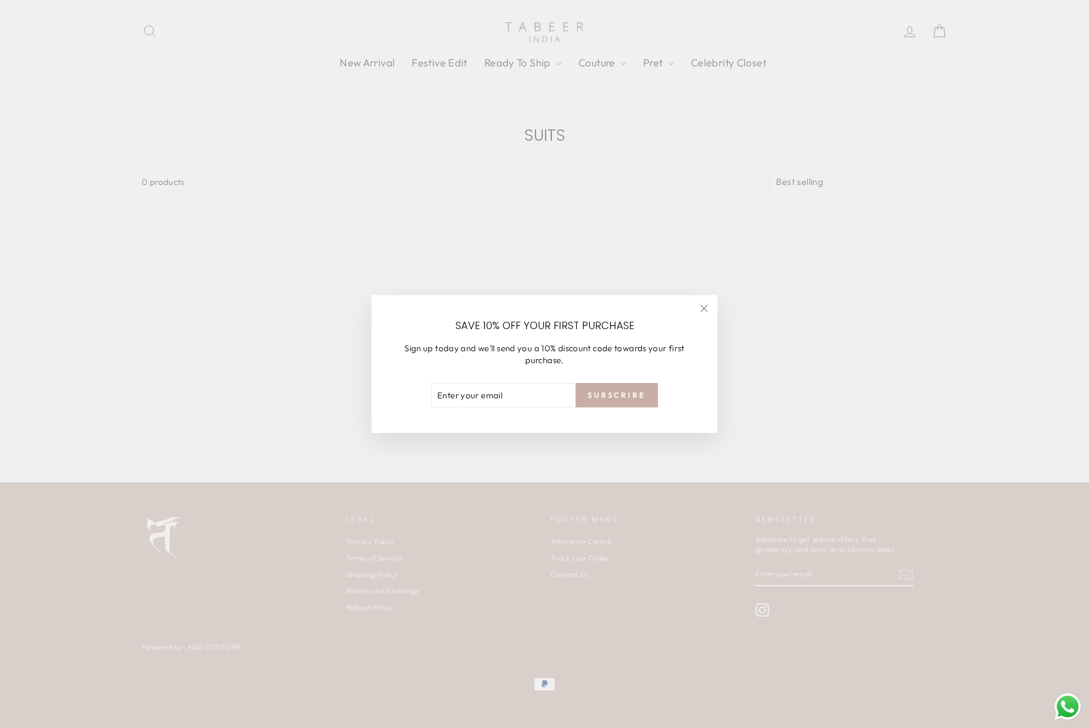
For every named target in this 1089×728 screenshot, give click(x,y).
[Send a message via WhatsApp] (1067, 706)
